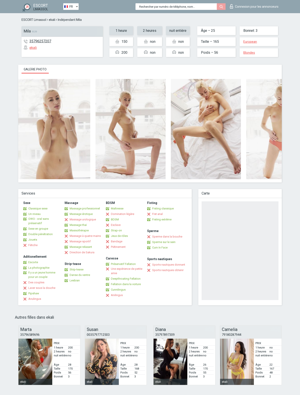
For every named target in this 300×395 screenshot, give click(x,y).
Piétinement (118, 246)
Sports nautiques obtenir (168, 270)
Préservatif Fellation (123, 264)
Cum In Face (160, 247)
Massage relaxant (81, 246)
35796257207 (40, 41)
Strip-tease (76, 269)
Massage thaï (78, 225)
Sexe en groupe (38, 228)
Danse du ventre (80, 275)
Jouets (32, 239)
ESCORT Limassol (34, 19)
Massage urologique (83, 219)
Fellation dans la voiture (126, 284)
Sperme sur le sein (163, 242)
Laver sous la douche (41, 288)
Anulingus (34, 298)
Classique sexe (37, 208)
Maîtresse (117, 208)
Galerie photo (35, 69)
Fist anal (157, 214)
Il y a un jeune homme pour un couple (41, 275)
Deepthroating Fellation (126, 278)
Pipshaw (33, 293)
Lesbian (75, 280)
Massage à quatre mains (85, 236)
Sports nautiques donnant (168, 264)
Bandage (116, 241)
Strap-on (116, 230)
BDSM (115, 219)
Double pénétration (40, 234)
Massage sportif (80, 241)
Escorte (33, 262)
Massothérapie (79, 230)
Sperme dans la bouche (167, 236)
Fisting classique (163, 208)
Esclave (116, 225)
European (250, 42)
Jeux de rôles (119, 236)
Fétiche (33, 245)
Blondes (249, 53)
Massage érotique (81, 214)
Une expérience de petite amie (126, 271)
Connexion (256, 6)
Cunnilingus (118, 289)
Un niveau (34, 214)
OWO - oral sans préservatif (38, 221)
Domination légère (122, 214)
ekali (52, 19)
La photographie (38, 267)
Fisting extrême (162, 219)
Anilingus (117, 295)
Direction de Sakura (82, 252)
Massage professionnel (85, 208)
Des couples (36, 282)
